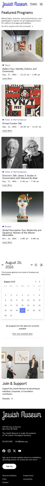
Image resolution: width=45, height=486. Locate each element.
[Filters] (41, 265)
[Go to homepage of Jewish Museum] (14, 5)
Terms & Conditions (9, 475)
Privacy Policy (28, 475)
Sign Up (9, 466)
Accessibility (27, 479)
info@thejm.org (21, 441)
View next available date (22, 334)
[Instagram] (9, 450)
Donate (7, 399)
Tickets (33, 4)
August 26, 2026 (13, 265)
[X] (14, 450)
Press (4, 479)
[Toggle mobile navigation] (41, 4)
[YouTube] (19, 450)
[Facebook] (3, 450)
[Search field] (36, 265)
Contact (5, 482)
